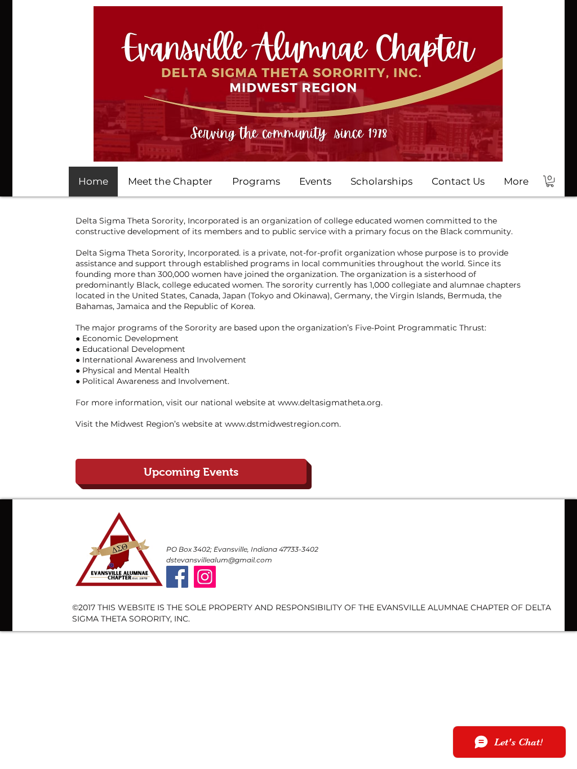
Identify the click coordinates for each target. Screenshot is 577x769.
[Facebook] (177, 577)
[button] (550, 181)
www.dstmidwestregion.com (282, 424)
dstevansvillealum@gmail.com (219, 560)
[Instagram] (205, 577)
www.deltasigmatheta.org (329, 402)
